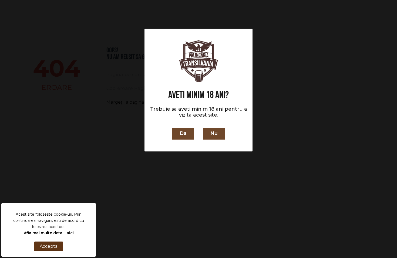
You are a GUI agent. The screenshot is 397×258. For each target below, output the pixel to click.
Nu (214, 134)
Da (183, 134)
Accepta (49, 246)
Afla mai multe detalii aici (49, 232)
